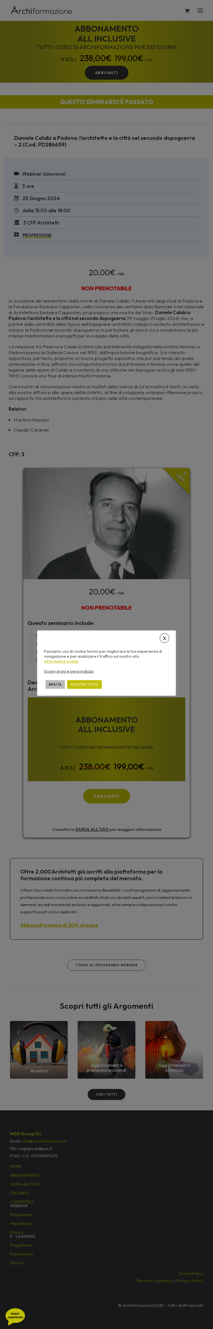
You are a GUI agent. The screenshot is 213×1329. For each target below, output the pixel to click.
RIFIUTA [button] (55, 684)
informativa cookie (61, 661)
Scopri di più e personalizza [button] (68, 671)
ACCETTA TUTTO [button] (84, 684)
